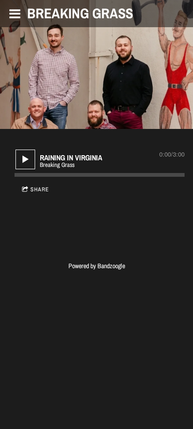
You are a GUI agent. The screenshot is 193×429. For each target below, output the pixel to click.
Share (39, 189)
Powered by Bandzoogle (96, 265)
